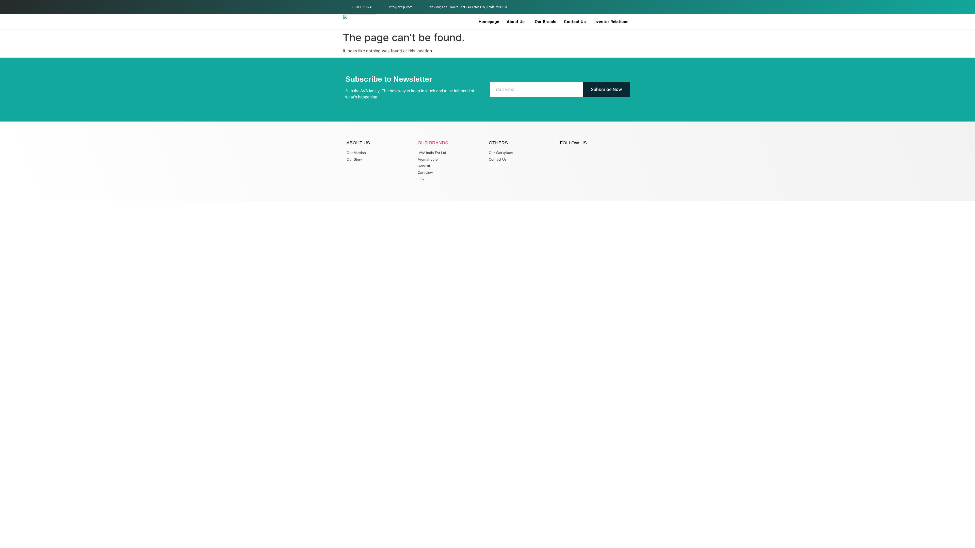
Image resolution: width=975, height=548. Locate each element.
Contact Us (575, 21)
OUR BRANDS (433, 142)
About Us (516, 21)
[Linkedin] (625, 6)
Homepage (489, 21)
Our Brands (545, 21)
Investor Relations (610, 21)
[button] (517, 22)
